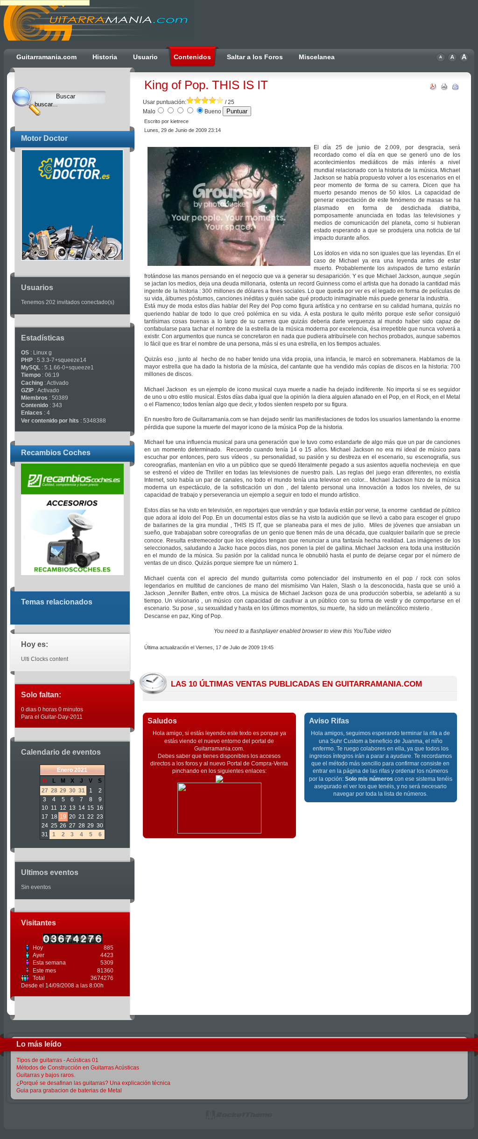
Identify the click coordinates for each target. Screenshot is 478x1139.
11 (54, 808)
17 (45, 816)
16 (100, 808)
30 (100, 825)
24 (45, 825)
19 (63, 816)
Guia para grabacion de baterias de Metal (69, 1090)
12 (63, 808)
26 (63, 825)
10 (45, 808)
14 (81, 808)
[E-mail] (455, 88)
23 (100, 816)
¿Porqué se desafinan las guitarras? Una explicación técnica (93, 1083)
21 (81, 816)
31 (45, 834)
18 (54, 816)
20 (72, 816)
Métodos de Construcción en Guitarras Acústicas (77, 1067)
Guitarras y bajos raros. (45, 1075)
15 (90, 808)
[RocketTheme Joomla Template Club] (239, 1118)
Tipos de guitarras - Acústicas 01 (57, 1060)
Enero (65, 770)
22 (90, 816)
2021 (80, 770)
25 (54, 825)
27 (72, 825)
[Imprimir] (444, 88)
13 (72, 808)
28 (81, 825)
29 (90, 825)
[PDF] (433, 88)
